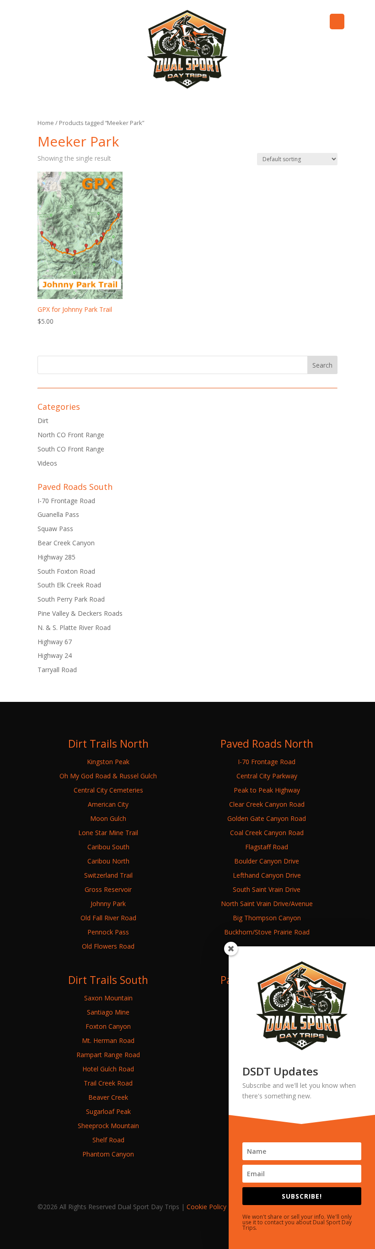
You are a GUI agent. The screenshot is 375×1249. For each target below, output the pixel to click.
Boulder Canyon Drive (266, 861)
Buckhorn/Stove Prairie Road (267, 932)
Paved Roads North (266, 743)
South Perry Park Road (71, 599)
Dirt (43, 420)
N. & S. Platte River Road (74, 627)
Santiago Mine (108, 1012)
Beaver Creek (108, 1097)
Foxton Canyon (108, 1026)
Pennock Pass (108, 932)
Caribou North (108, 861)
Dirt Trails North (108, 743)
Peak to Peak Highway (267, 790)
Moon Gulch (108, 818)
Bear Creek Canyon (66, 542)
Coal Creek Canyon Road (267, 832)
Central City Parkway (266, 775)
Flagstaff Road (266, 846)
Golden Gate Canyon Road (266, 818)
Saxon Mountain (108, 998)
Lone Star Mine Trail (108, 832)
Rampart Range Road (108, 1054)
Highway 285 (56, 557)
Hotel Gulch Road (108, 1068)
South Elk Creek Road (69, 585)
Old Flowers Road (108, 946)
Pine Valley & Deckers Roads (80, 613)
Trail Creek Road (108, 1083)
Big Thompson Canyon (267, 917)
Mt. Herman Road (108, 1040)
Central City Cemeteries (108, 790)
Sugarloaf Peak (108, 1111)
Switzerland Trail (108, 875)
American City (108, 804)
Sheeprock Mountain (108, 1125)
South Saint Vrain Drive (266, 889)
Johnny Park (108, 903)
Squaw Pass (55, 528)
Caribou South (108, 846)
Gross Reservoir (108, 889)
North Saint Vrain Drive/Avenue (267, 903)
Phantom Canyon (108, 1154)
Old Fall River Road (108, 917)
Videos (47, 463)
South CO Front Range (71, 449)
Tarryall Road (57, 669)
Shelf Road (108, 1139)
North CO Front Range (71, 434)
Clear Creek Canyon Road (267, 804)
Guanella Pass (58, 514)
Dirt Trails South (108, 979)
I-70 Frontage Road (66, 500)
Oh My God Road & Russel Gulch (108, 775)
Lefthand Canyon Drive (267, 875)
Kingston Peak (108, 761)
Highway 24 (55, 655)
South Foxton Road (66, 571)
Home (46, 123)
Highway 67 (55, 641)
